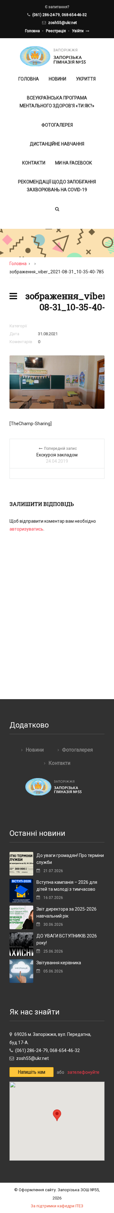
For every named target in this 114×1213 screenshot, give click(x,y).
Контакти (33, 162)
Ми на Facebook (73, 162)
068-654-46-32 (74, 15)
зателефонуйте (83, 1072)
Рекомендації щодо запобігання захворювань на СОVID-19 (57, 185)
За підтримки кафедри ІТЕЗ (57, 1206)
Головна (32, 31)
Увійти (78, 31)
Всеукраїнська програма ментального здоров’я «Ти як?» (57, 101)
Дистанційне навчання (57, 143)
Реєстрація (56, 31)
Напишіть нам (31, 1072)
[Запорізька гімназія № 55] (57, 56)
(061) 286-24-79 (46, 15)
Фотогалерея (57, 125)
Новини (57, 78)
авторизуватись (26, 529)
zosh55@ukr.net (62, 23)
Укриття (86, 78)
